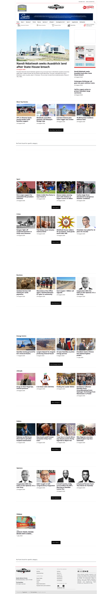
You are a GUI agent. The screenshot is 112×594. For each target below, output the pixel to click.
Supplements (75, 22)
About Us (59, 573)
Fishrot (34, 22)
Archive (38, 571)
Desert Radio (39, 578)
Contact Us (59, 575)
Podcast (38, 580)
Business (28, 22)
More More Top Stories (55, 130)
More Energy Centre (55, 364)
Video (18, 530)
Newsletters (59, 578)
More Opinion (55, 498)
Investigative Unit (60, 22)
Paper (89, 55)
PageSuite (24, 592)
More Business (55, 303)
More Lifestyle (55, 402)
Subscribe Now (82, 1)
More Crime (55, 242)
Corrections (59, 580)
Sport (68, 22)
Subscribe (90, 59)
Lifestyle (51, 22)
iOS (64, 588)
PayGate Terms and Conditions (43, 585)
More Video (55, 542)
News (22, 22)
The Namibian (34, 592)
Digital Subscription (90, 1)
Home (18, 22)
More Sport (55, 207)
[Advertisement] (56, 164)
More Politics (55, 449)
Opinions (45, 22)
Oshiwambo (82, 22)
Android (59, 588)
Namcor (39, 22)
